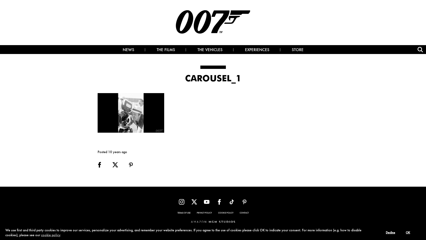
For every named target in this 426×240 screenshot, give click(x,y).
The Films (166, 50)
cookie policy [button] (51, 235)
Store (298, 50)
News (128, 50)
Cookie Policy (225, 213)
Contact (244, 213)
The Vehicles (210, 50)
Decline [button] (390, 232)
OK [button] (408, 232)
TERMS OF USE (184, 213)
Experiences (257, 50)
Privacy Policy (204, 213)
